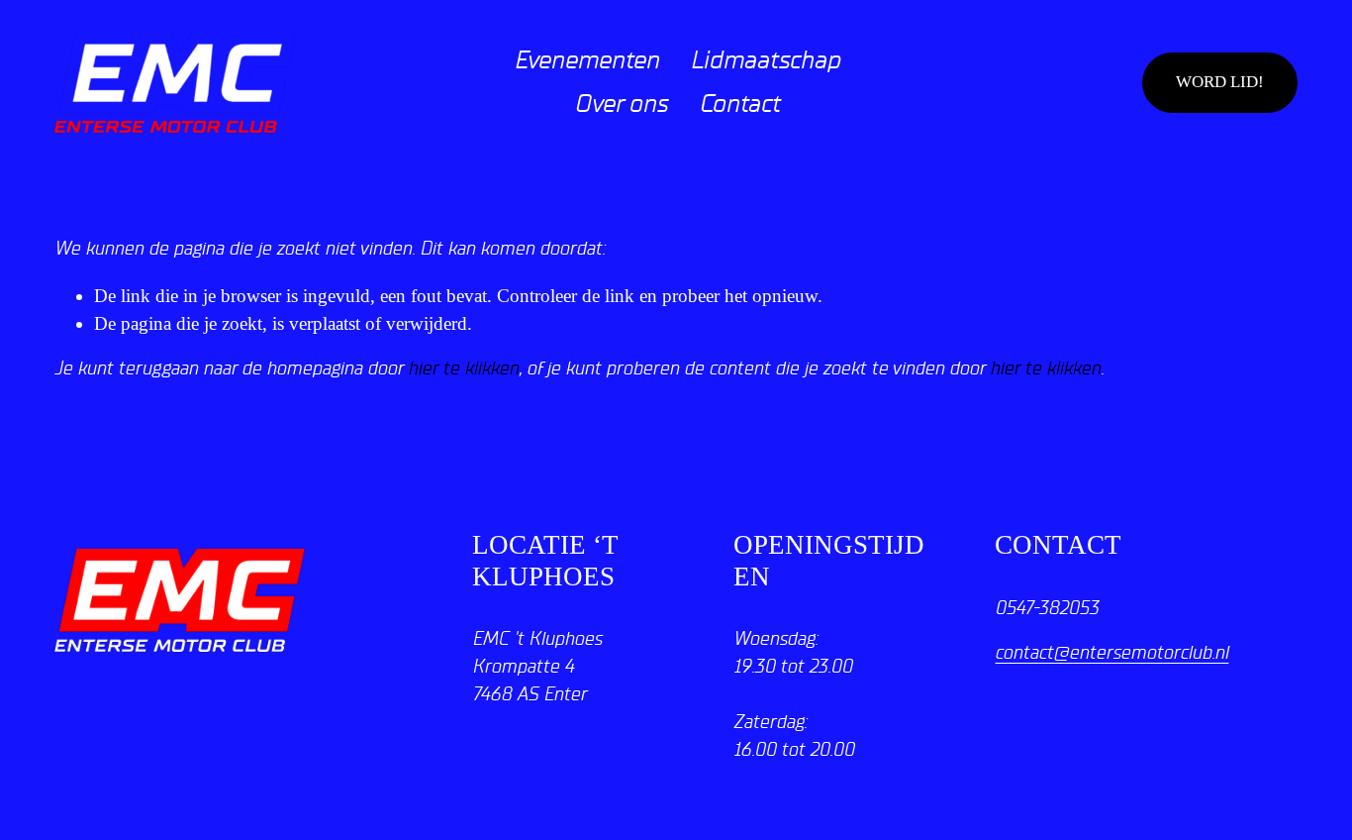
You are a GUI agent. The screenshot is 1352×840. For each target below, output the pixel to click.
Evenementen (586, 60)
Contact (739, 104)
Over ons (620, 104)
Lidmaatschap (765, 60)
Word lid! (1220, 81)
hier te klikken (463, 368)
